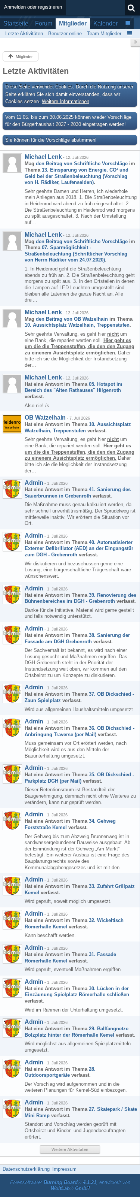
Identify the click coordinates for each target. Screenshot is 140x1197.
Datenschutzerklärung (26, 1169)
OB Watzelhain (45, 417)
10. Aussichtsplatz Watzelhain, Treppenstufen (77, 325)
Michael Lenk (43, 157)
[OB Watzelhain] (12, 423)
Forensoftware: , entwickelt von (70, 1185)
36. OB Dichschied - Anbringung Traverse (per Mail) (79, 731)
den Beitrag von (82, 163)
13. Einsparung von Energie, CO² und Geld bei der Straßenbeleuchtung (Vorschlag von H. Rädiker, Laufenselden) (76, 176)
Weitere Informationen (65, 101)
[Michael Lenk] (12, 163)
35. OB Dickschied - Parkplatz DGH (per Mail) (79, 778)
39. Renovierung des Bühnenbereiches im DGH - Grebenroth (80, 598)
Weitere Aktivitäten (70, 1149)
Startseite (15, 23)
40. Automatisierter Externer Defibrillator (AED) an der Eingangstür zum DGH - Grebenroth (79, 548)
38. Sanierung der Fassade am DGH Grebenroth (77, 638)
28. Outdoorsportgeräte (60, 1072)
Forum (43, 23)
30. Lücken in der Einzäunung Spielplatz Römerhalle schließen (77, 992)
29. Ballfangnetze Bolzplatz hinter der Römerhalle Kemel (76, 1032)
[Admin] (12, 489)
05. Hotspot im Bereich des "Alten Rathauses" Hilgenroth (73, 387)
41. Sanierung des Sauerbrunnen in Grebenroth (78, 493)
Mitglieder (73, 23)
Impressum (64, 1169)
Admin (34, 483)
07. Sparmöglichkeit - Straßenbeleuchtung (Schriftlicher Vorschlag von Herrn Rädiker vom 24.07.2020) (76, 254)
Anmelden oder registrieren (33, 7)
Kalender (105, 23)
